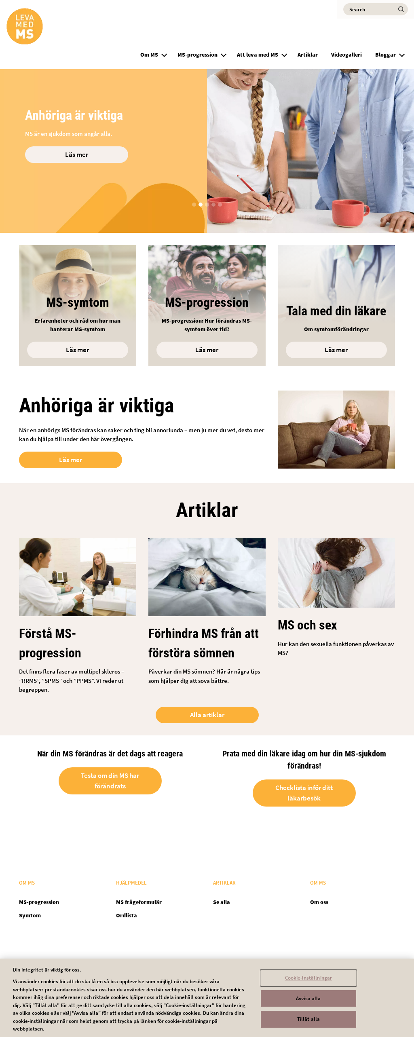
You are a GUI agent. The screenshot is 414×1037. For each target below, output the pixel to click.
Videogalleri (346, 54)
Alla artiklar (207, 714)
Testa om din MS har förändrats (110, 780)
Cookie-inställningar (308, 977)
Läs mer (76, 154)
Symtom (30, 915)
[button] (164, 54)
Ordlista (126, 915)
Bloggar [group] (385, 54)
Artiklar (308, 54)
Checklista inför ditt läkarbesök (304, 793)
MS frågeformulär (139, 902)
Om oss (319, 902)
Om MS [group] (149, 54)
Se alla (221, 902)
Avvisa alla (308, 998)
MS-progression (197, 54)
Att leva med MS (257, 54)
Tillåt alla (308, 1019)
